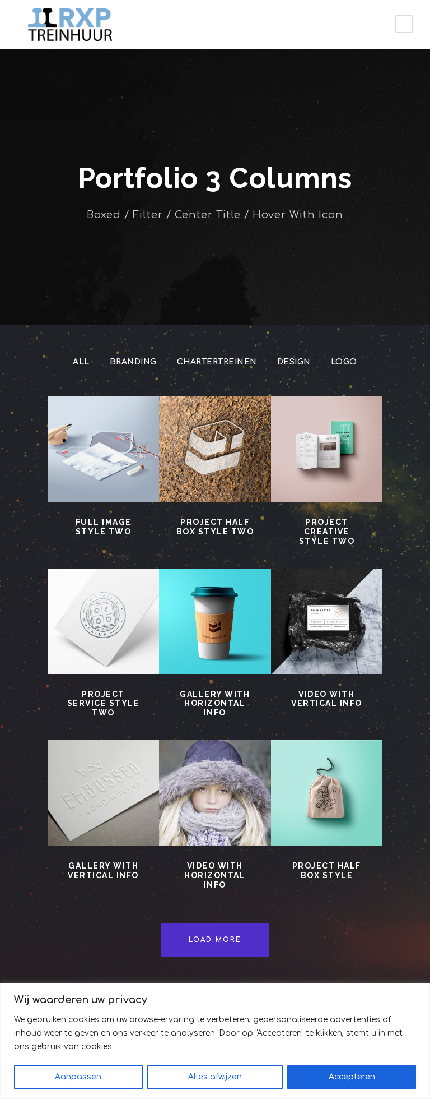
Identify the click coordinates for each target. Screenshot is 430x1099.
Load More (215, 940)
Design (294, 362)
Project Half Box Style (326, 870)
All (81, 362)
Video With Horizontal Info (214, 875)
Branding (133, 362)
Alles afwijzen (215, 1077)
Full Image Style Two (104, 527)
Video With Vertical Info (326, 699)
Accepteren (352, 1077)
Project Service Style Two (103, 704)
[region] (215, 1041)
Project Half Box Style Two (215, 527)
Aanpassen (78, 1077)
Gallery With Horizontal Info (215, 704)
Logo (344, 362)
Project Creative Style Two (327, 532)
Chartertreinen (217, 362)
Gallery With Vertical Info (103, 870)
